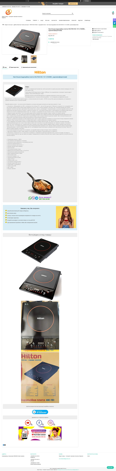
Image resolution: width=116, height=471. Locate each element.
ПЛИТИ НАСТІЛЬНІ (34, 24)
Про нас (47, 20)
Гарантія (73, 20)
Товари (35, 20)
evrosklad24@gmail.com (64, 458)
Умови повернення (64, 20)
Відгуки (80, 20)
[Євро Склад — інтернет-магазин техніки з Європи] (8, 11)
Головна (28, 20)
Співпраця (87, 20)
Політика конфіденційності (73, 469)
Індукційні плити (42, 24)
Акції (41, 20)
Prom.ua (64, 468)
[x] (5, 445)
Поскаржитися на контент (62, 469)
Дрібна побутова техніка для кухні (21, 24)
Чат (111, 467)
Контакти (54, 20)
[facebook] (3, 445)
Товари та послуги (8, 24)
